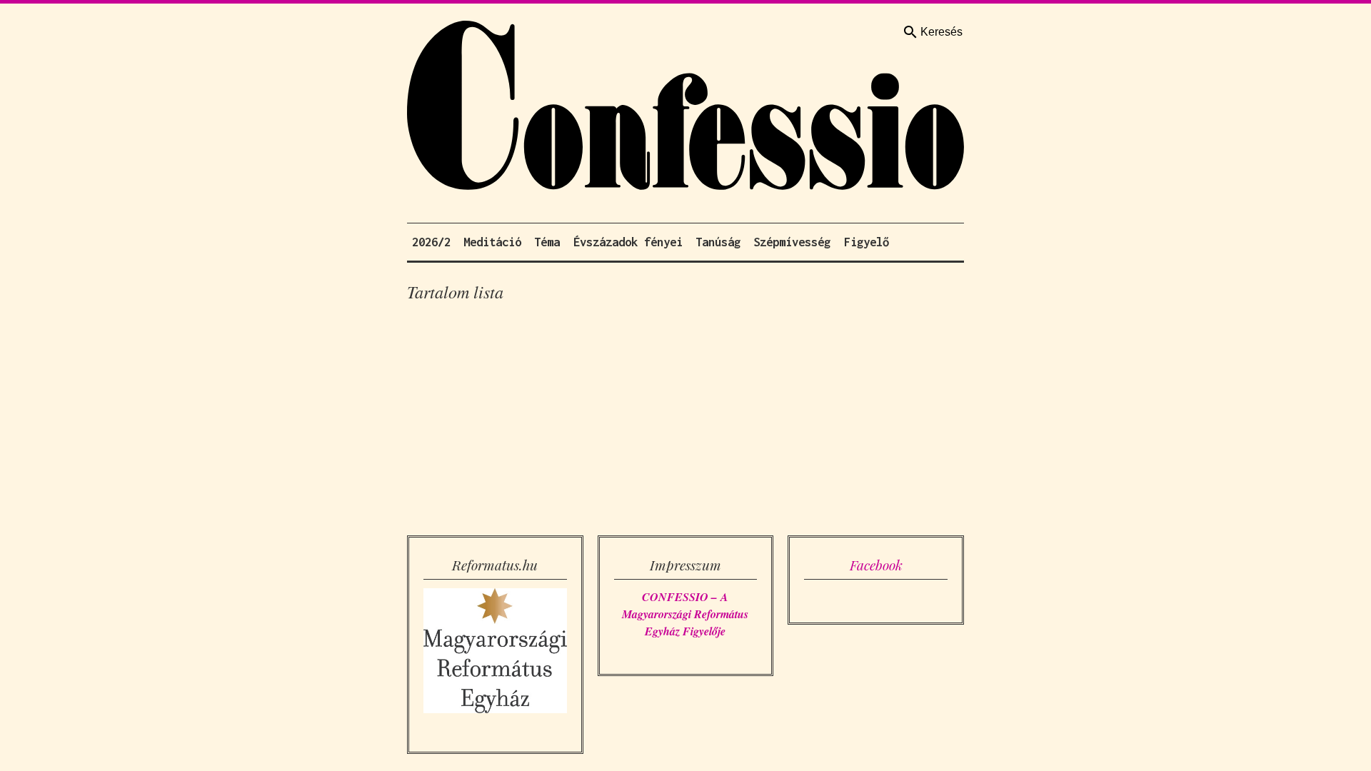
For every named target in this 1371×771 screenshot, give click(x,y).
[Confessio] (685, 109)
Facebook (876, 564)
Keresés (941, 32)
